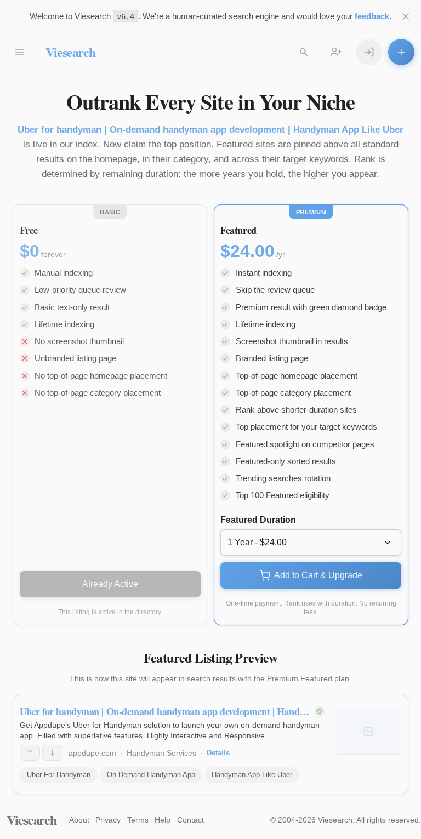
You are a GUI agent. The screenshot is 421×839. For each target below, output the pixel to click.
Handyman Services (161, 753)
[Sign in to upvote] (30, 753)
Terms (138, 819)
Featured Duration (258, 519)
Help (162, 819)
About (79, 819)
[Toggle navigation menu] (20, 52)
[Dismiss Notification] (405, 16)
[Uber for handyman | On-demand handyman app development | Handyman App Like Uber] (368, 732)
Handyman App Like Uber (252, 774)
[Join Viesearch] (336, 52)
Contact (190, 819)
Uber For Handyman (58, 774)
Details (218, 753)
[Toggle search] (304, 52)
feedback (372, 16)
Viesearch (70, 51)
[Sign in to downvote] (52, 753)
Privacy (108, 819)
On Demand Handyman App (151, 774)
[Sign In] (369, 52)
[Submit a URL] (401, 52)
